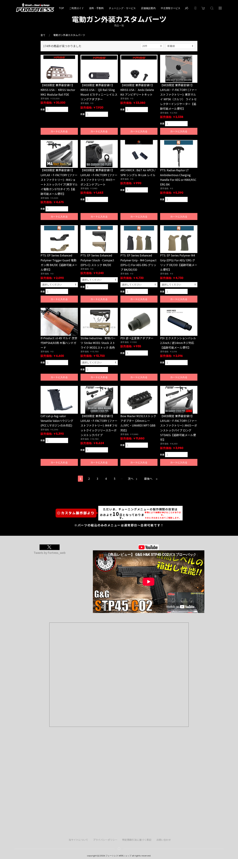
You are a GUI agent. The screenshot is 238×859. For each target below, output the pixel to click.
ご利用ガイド (76, 8)
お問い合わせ (163, 839)
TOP (61, 8)
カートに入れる (59, 131)
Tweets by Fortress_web (50, 553)
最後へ (148, 478)
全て (43, 35)
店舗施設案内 (148, 8)
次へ (131, 478)
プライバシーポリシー (105, 839)
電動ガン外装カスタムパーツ (69, 35)
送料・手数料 (96, 8)
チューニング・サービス (122, 8)
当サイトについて (78, 839)
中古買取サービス (170, 8)
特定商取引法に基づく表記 (136, 839)
